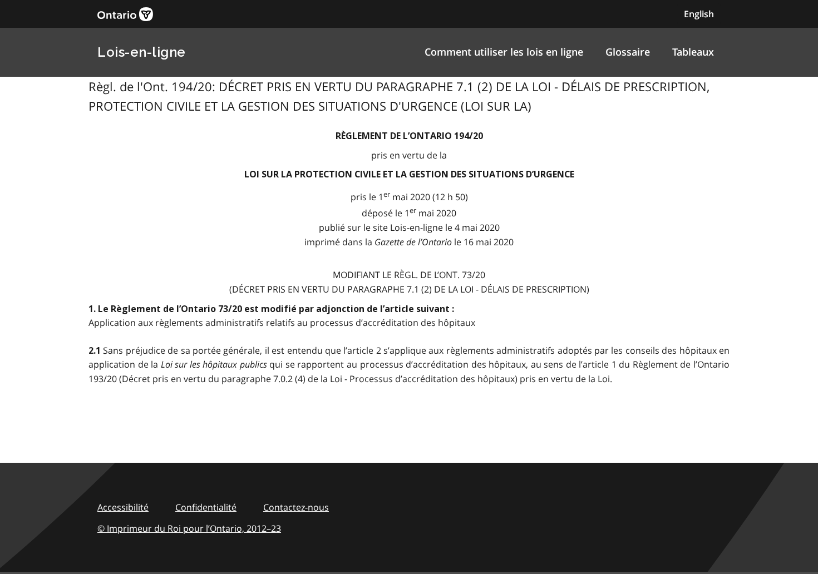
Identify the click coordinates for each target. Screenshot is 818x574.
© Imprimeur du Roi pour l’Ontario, (189, 528)
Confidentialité (205, 507)
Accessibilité (123, 507)
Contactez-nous (296, 507)
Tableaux (693, 51)
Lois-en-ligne (141, 52)
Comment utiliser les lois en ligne (504, 51)
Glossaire (627, 51)
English (699, 14)
